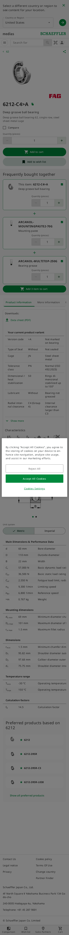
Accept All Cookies (34, 478)
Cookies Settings (34, 488)
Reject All (34, 468)
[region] (34, 467)
